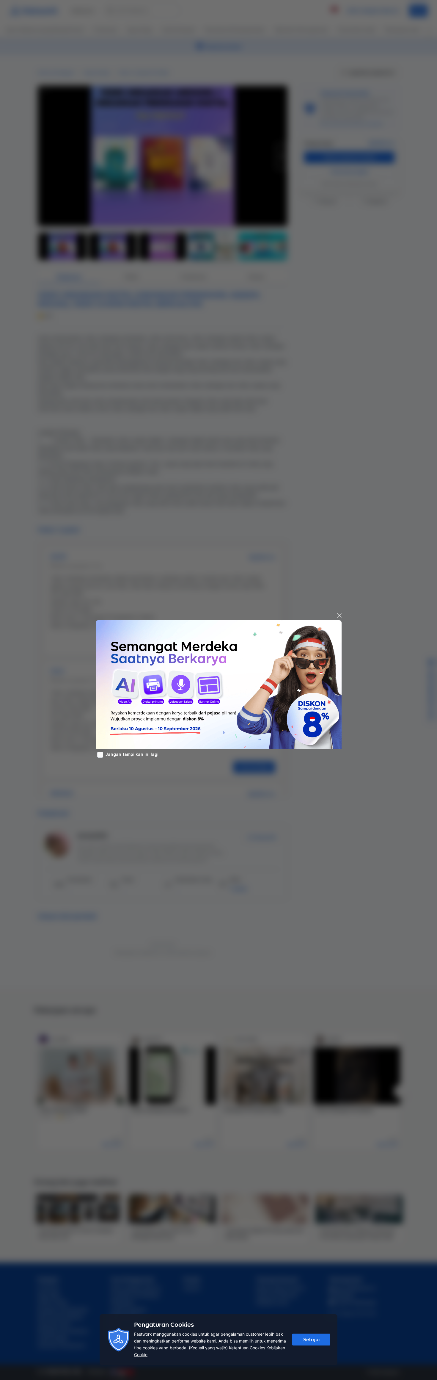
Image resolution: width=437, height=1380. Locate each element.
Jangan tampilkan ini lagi (132, 754)
